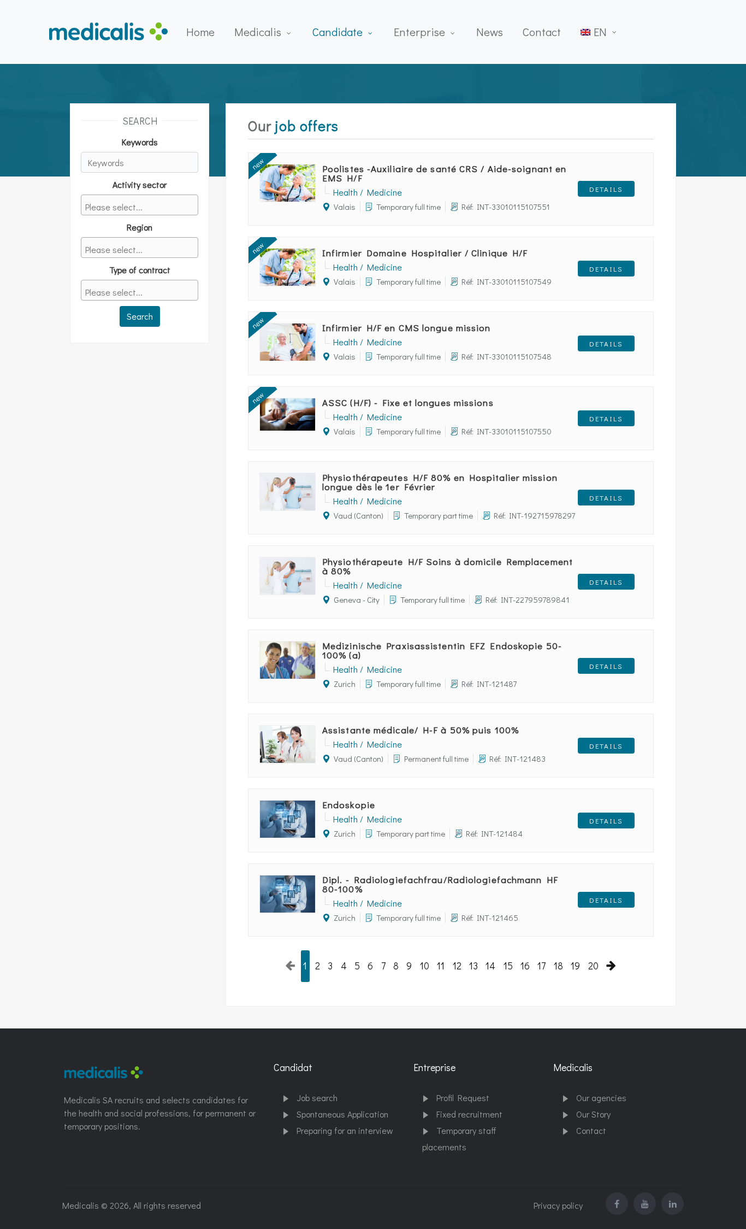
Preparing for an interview (345, 1130)
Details (606, 188)
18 (558, 966)
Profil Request (462, 1097)
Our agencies (601, 1097)
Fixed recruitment (469, 1114)
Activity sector (140, 184)
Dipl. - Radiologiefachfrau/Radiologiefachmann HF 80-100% (440, 884)
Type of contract (139, 269)
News (489, 31)
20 (593, 966)
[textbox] (142, 207)
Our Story (593, 1114)
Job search (317, 1097)
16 (525, 966)
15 (508, 966)
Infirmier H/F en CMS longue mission (406, 327)
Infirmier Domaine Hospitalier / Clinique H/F (425, 252)
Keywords (140, 142)
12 (457, 966)
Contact (542, 31)
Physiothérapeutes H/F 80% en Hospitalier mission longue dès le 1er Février (440, 482)
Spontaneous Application (342, 1114)
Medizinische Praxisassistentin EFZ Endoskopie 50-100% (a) (442, 650)
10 (424, 966)
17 (541, 966)
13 (473, 966)
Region (139, 227)
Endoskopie (348, 804)
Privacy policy (558, 1205)
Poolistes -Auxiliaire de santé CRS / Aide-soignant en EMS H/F (444, 173)
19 (575, 966)
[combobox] (139, 205)
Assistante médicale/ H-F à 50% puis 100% (420, 730)
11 (441, 966)
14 (490, 966)
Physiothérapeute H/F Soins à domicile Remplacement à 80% (447, 566)
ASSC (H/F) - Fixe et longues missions (408, 402)
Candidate (337, 31)
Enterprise (419, 31)
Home (200, 31)
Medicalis (257, 31)
